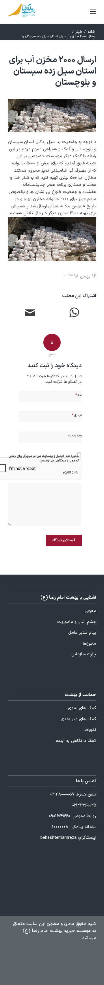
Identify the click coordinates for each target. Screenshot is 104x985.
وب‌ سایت (75, 435)
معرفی (90, 611)
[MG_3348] (52, 115)
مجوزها (89, 643)
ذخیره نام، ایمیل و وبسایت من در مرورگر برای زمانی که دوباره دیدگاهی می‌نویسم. (43, 459)
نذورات (90, 730)
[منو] (82, 12)
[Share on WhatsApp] (74, 313)
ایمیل (76, 415)
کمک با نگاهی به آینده (76, 741)
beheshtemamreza (58, 837)
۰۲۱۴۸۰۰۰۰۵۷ (62, 794)
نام (78, 395)
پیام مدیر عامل (82, 632)
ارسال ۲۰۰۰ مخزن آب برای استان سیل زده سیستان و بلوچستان (52, 71)
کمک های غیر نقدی (78, 719)
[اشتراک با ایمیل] (30, 313)
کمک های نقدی (82, 708)
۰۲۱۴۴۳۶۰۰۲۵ (84, 805)
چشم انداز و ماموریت (76, 622)
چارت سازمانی (83, 654)
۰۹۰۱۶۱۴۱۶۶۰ (59, 816)
